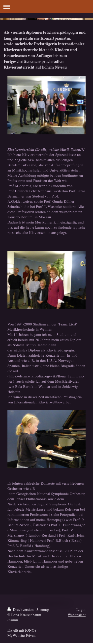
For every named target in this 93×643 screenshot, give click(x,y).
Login (81, 609)
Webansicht (77, 614)
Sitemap (42, 609)
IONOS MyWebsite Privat (21, 633)
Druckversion (23, 609)
